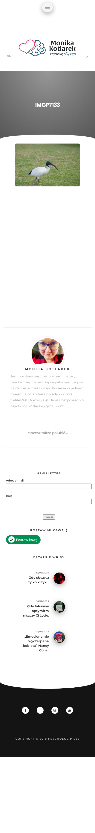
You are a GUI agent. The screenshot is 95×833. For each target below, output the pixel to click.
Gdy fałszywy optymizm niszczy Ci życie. (36, 610)
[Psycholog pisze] (47, 50)
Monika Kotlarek (47, 369)
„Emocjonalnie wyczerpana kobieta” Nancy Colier (36, 643)
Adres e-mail (15, 480)
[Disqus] (47, 262)
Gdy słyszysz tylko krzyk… (38, 580)
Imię (9, 496)
